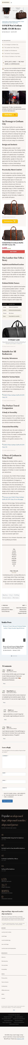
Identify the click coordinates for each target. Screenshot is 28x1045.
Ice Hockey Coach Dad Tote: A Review (10, 858)
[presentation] (14, 633)
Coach (11, 595)
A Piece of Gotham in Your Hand (12, 56)
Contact (3, 998)
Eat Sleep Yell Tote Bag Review (8, 869)
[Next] (24, 640)
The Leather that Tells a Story (11, 47)
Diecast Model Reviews (8, 1020)
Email (4, 780)
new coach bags (14, 22)
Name (4, 772)
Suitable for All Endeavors (10, 50)
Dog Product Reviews (19, 1020)
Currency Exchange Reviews (19, 1022)
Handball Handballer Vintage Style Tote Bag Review (13, 838)
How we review (5, 965)
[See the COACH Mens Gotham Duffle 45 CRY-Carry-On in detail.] (14, 221)
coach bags (5, 21)
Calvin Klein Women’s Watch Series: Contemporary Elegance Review (21, 609)
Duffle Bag (16, 595)
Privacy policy (4, 978)
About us (3, 957)
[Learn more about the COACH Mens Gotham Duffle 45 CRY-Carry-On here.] (14, 115)
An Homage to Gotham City (11, 44)
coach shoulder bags (6, 940)
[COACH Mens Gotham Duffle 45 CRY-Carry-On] (14, 207)
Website (5, 787)
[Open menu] (11, 3)
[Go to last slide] (4, 640)
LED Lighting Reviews (19, 1016)
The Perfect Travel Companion (11, 53)
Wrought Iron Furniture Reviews (19, 1018)
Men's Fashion (16, 597)
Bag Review (5, 595)
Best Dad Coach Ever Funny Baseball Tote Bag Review (13, 848)
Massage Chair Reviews (8, 1016)
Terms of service (5, 982)
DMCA (3, 994)
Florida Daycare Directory (14, 1024)
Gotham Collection (7, 597)
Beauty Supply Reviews (7, 1022)
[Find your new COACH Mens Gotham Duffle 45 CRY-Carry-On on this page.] (14, 498)
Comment (5, 755)
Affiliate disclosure (5, 990)
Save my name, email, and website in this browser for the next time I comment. (14, 795)
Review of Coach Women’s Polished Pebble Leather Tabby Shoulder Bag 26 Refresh (13, 647)
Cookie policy (4, 986)
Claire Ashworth (6, 31)
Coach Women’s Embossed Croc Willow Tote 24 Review (7, 608)
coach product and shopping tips (9, 948)
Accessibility (4, 969)
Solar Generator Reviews (6, 1018)
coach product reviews (14, 21)
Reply (4, 683)
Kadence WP (20, 1039)
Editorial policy (5, 961)
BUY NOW (13, 251)
